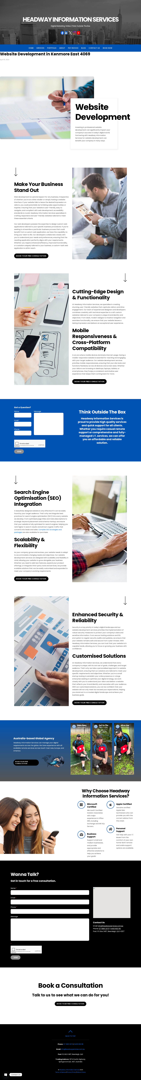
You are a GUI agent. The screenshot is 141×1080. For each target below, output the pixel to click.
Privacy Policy (71, 1072)
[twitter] (70, 33)
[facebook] (62, 33)
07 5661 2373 (104, 928)
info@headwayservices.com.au (110, 926)
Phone (17, 429)
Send (19, 451)
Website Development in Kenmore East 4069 (45, 54)
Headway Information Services (69, 1070)
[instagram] (74, 33)
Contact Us (94, 48)
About (62, 48)
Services (40, 48)
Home (31, 48)
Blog (83, 48)
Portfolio (51, 48)
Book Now (107, 48)
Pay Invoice (73, 48)
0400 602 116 (116, 928)
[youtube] (78, 33)
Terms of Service (60, 1072)
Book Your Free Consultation (31, 256)
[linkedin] (66, 33)
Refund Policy (81, 1072)
